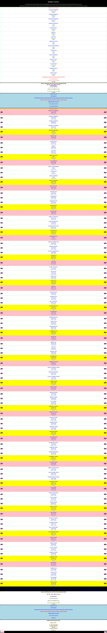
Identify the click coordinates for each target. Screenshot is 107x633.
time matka (26, 587)
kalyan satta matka (61, 589)
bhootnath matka (86, 587)
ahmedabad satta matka (41, 589)
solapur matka (52, 587)
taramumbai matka (61, 587)
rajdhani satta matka (9, 589)
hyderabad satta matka (30, 589)
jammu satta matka (52, 589)
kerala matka (2, 587)
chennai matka (97, 590)
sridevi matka (9, 587)
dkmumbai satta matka (77, 589)
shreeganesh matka (57, 587)
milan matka (98, 587)
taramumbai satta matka (50, 588)
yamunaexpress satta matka (86, 588)
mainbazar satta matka (88, 589)
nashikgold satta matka (82, 589)
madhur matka (41, 587)
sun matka (56, 590)
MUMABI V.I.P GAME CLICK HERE (53, 81)
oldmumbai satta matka (94, 589)
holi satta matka (101, 588)
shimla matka (69, 590)
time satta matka (4, 588)
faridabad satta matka (68, 588)
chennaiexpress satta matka (74, 588)
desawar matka (49, 587)
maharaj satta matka (18, 588)
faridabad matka (76, 587)
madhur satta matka (23, 588)
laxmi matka (64, 590)
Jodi (1, 112)
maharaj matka (37, 587)
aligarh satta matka (25, 589)
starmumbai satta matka (20, 589)
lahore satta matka (92, 588)
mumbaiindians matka (67, 587)
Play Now (53, 114)
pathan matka (29, 587)
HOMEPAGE (53, 630)
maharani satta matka (28, 588)
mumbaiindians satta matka (57, 588)
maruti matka (33, 587)
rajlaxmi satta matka (14, 589)
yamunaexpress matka (90, 587)
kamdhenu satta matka (47, 589)
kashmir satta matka (71, 589)
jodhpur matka (60, 590)
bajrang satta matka (66, 589)
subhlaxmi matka (23, 587)
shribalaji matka (16, 587)
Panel (105, 112)
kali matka (12, 587)
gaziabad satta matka (62, 588)
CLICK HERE (53, 81)
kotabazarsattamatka (99, 589)
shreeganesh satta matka (44, 588)
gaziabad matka (72, 587)
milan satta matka (97, 588)
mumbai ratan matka (84, 590)
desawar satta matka (33, 588)
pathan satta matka (8, 588)
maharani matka (45, 587)
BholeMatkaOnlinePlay (2, 632)
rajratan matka (104, 587)
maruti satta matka (13, 588)
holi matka (101, 587)
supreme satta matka (35, 589)
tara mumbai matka (78, 590)
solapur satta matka (38, 588)
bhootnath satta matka (80, 588)
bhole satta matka (57, 589)
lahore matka (95, 587)
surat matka (93, 590)
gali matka (19, 587)
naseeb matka (89, 590)
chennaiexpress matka (80, 587)
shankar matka (5, 587)
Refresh (53, 12)
